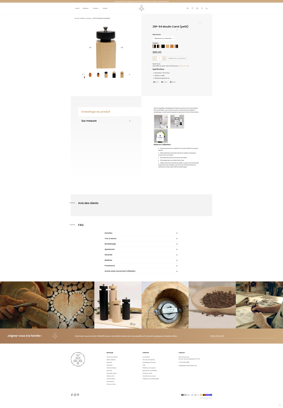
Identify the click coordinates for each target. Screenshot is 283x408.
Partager (165, 82)
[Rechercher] (202, 8)
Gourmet (109, 370)
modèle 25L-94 (183, 66)
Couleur (155, 43)
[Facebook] (72, 395)
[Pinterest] (78, 395)
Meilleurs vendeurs (86, 18)
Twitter (157, 82)
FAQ (144, 365)
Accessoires (110, 381)
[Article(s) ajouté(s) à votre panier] (206, 8)
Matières (108, 260)
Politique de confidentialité (151, 379)
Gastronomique (111, 368)
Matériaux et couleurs (149, 368)
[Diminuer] (155, 58)
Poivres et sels (111, 384)
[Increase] (164, 58)
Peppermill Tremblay (208, 398)
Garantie (108, 255)
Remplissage (110, 244)
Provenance (110, 266)
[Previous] (90, 47)
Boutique (85, 8)
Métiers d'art (110, 376)
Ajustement (110, 249)
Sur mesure (89, 121)
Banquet (109, 362)
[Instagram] (75, 395)
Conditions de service (149, 376)
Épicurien (110, 365)
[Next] (121, 47)
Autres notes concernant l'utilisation (120, 271)
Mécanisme (157, 34)
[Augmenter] (197, 8)
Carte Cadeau (111, 379)
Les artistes (146, 357)
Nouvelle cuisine (112, 373)
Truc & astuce (110, 238)
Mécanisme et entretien (150, 370)
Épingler (174, 82)
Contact (105, 8)
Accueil (77, 8)
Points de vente (147, 373)
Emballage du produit (95, 112)
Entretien (108, 233)
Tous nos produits (112, 357)
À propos (95, 8)
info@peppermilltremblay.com (188, 365)
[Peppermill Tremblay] (141, 8)
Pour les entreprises (149, 359)
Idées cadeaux (111, 359)
